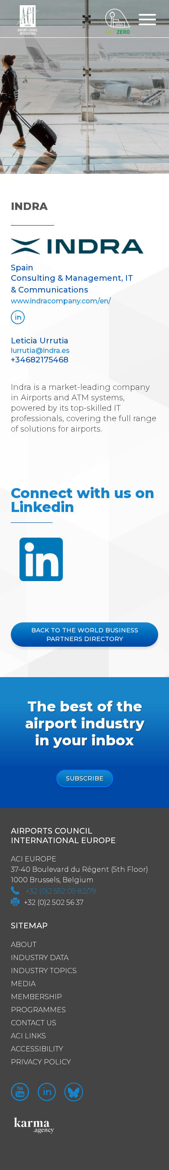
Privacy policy (41, 1062)
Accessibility (37, 1049)
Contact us (33, 1023)
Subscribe (85, 778)
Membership (36, 997)
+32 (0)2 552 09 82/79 (61, 891)
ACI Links (28, 1036)
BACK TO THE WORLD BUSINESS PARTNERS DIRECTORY (84, 634)
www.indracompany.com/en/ (61, 301)
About (23, 945)
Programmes (38, 1010)
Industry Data (39, 958)
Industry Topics (44, 971)
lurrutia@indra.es (40, 350)
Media (23, 984)
